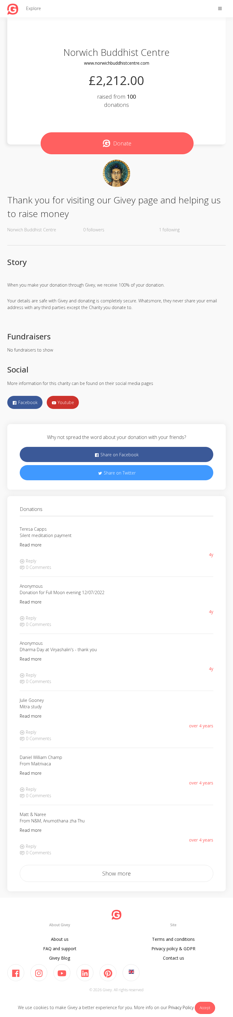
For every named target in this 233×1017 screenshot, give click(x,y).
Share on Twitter (119, 473)
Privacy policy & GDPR (173, 948)
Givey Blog (59, 958)
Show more (116, 873)
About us (60, 939)
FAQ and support (59, 948)
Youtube (65, 402)
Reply (30, 561)
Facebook (27, 402)
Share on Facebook (119, 454)
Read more (31, 545)
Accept (205, 1007)
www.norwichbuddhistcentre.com (116, 63)
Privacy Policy (181, 1007)
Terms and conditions (173, 939)
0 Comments (38, 567)
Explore (33, 8)
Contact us (173, 958)
